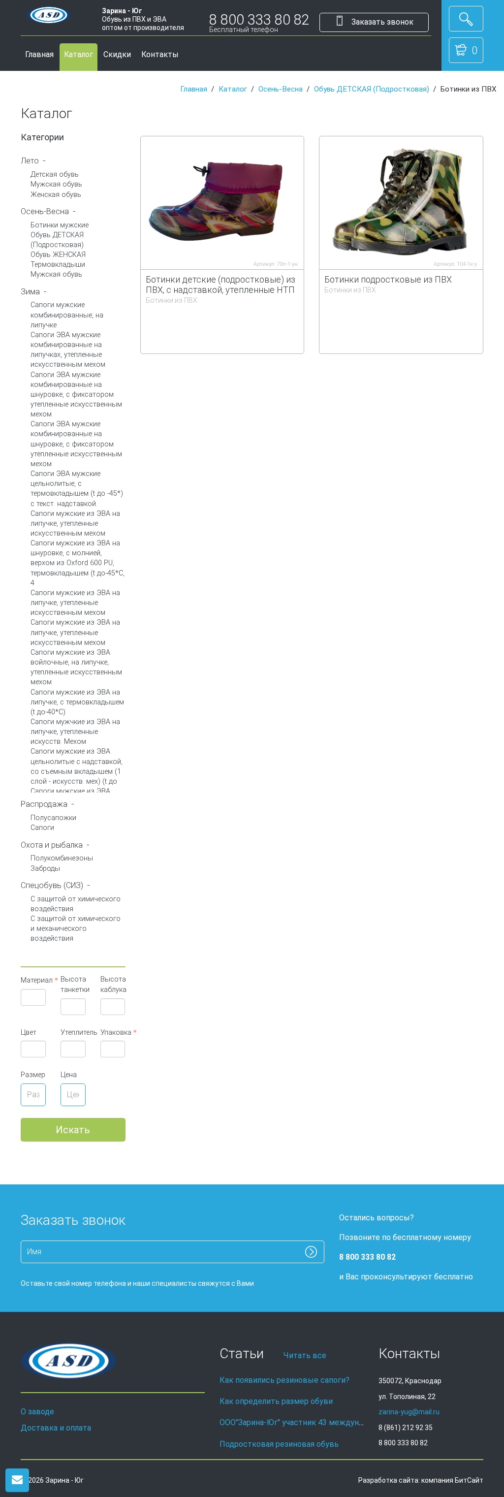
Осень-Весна (280, 89)
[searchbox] (36, 997)
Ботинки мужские (60, 225)
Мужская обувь (56, 184)
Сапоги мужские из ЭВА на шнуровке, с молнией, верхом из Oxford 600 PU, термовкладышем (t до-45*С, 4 (78, 563)
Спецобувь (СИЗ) (52, 885)
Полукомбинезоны (62, 858)
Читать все (305, 1355)
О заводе (37, 1411)
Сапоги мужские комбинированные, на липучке (67, 315)
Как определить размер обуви (276, 1401)
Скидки (117, 54)
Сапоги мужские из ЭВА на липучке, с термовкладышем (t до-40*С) (77, 702)
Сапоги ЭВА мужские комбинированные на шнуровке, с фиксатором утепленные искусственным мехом (76, 395)
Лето (30, 160)
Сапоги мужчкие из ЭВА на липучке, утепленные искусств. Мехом (75, 732)
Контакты (160, 54)
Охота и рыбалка (52, 845)
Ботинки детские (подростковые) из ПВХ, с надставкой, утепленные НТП (220, 284)
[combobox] (33, 997)
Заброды (45, 868)
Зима (30, 291)
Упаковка (113, 1032)
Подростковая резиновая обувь (279, 1444)
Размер (33, 1075)
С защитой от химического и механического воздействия (76, 929)
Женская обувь (56, 195)
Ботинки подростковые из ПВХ (388, 279)
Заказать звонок (381, 22)
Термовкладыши (58, 264)
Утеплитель (73, 1032)
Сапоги (42, 828)
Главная (39, 54)
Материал (33, 980)
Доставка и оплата (56, 1428)
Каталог (78, 54)
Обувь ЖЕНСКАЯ (58, 255)
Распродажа (44, 804)
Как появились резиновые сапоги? (284, 1380)
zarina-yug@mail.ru (409, 1412)
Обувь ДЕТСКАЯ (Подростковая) (371, 89)
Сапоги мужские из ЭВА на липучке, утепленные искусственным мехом (75, 524)
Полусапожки (53, 818)
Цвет (28, 1032)
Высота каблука (113, 984)
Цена (69, 1075)
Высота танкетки (73, 984)
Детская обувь (55, 174)
